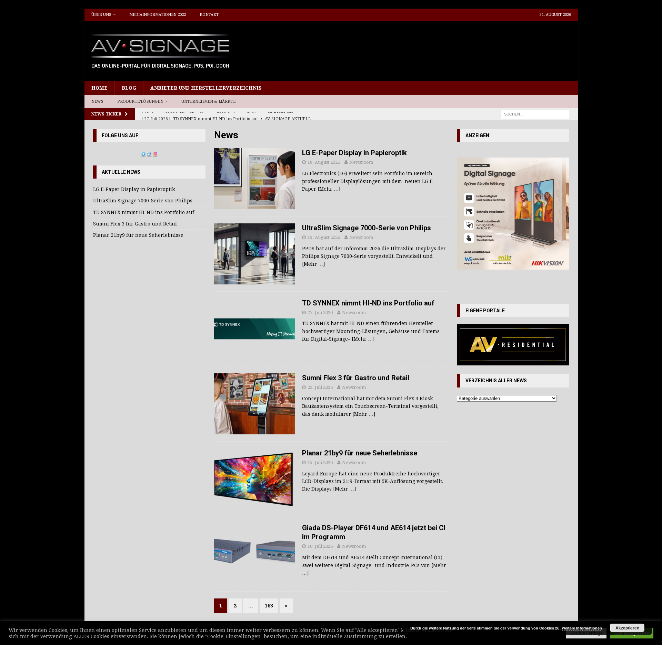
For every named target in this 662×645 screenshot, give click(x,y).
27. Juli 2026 (320, 312)
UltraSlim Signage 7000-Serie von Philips (366, 228)
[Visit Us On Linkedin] (149, 152)
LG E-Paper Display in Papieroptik (354, 153)
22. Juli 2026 (320, 387)
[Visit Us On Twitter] (143, 152)
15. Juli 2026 (320, 462)
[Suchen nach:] (534, 114)
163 (269, 605)
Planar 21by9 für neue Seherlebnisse (359, 453)
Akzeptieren (627, 628)
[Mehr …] (329, 189)
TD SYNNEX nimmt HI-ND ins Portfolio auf (368, 303)
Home (99, 88)
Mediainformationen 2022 (157, 14)
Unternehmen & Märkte (208, 101)
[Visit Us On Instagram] (155, 152)
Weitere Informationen (582, 628)
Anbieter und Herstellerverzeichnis (206, 88)
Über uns (101, 14)
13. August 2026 (324, 237)
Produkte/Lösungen (140, 101)
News (97, 101)
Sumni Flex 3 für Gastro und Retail (355, 378)
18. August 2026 (324, 162)
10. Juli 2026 (320, 546)
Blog (129, 88)
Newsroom (361, 162)
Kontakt (209, 14)
